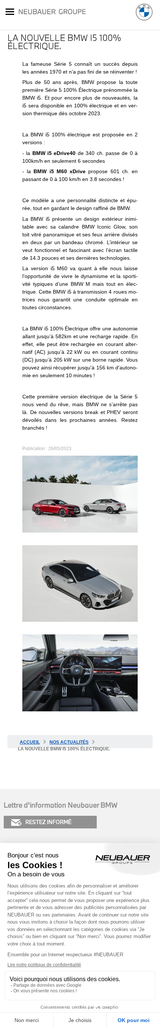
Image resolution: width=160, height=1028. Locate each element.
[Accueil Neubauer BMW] (144, 12)
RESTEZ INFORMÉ (48, 821)
